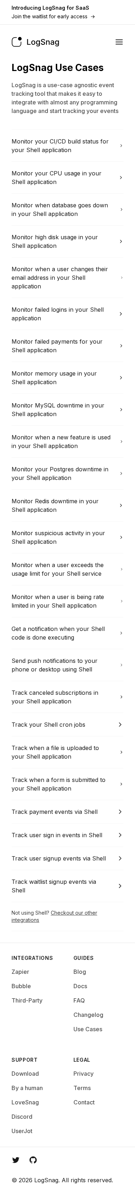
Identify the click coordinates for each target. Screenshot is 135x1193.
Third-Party (27, 1000)
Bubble (21, 986)
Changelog (88, 1014)
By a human (27, 1087)
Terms (82, 1087)
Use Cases (87, 1029)
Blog (79, 971)
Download (25, 1073)
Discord (22, 1116)
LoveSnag (25, 1102)
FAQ (79, 1000)
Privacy (83, 1073)
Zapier (20, 971)
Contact (84, 1102)
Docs (80, 986)
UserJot (22, 1131)
